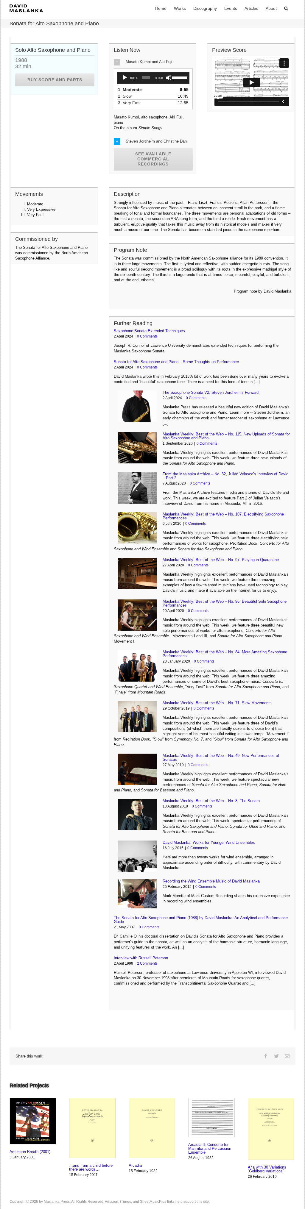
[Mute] (169, 78)
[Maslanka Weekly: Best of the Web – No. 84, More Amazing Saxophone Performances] (137, 665)
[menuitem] (160, 8)
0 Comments (147, 336)
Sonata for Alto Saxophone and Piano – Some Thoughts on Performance (176, 362)
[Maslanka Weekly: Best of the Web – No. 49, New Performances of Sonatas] (137, 769)
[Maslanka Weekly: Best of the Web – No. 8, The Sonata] (137, 814)
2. (127, 96)
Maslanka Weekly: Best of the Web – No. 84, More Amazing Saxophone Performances (225, 654)
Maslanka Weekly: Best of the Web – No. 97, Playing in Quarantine (221, 559)
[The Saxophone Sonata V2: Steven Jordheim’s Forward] (137, 406)
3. (131, 102)
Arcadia (135, 1165)
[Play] (125, 78)
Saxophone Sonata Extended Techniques (149, 331)
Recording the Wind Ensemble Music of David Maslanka (211, 881)
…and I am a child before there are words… (91, 1167)
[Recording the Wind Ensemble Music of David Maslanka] (137, 893)
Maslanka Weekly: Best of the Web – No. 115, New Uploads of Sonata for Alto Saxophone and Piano (226, 436)
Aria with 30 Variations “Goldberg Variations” (267, 1169)
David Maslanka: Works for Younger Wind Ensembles (209, 842)
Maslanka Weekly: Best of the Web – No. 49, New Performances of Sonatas (221, 757)
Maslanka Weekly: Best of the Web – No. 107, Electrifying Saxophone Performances (223, 516)
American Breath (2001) (30, 1151)
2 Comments (147, 963)
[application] (153, 78)
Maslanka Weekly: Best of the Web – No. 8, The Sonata (211, 801)
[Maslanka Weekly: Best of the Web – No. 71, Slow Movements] (137, 716)
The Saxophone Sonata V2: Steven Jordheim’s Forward (211, 392)
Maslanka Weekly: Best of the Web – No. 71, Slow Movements (217, 703)
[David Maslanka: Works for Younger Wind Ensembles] (137, 856)
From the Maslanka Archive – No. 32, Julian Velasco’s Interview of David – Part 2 (225, 476)
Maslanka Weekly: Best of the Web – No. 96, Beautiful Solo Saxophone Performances (225, 603)
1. (132, 89)
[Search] (286, 8)
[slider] (179, 77)
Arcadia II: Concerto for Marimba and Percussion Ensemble (209, 1148)
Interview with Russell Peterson (141, 958)
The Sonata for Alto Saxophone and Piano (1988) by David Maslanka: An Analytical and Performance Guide (201, 920)
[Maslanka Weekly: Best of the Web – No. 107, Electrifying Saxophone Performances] (137, 527)
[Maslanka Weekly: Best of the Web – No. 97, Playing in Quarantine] (137, 573)
